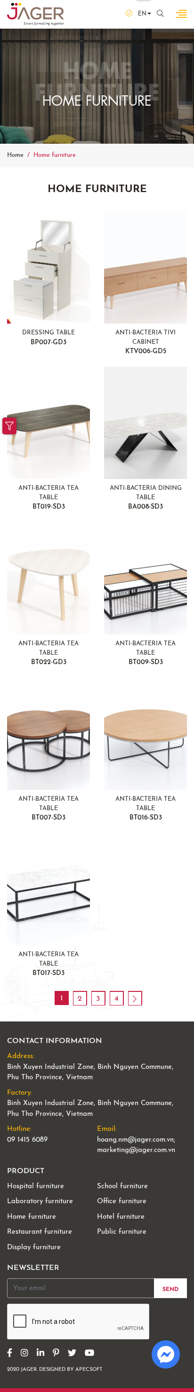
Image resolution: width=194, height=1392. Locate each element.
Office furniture (121, 1201)
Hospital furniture (35, 1186)
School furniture (122, 1186)
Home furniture (31, 1217)
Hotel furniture (121, 1217)
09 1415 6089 (27, 1140)
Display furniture (34, 1247)
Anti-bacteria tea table (48, 497)
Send (170, 1289)
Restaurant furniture (39, 1232)
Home (15, 155)
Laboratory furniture (40, 1201)
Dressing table (48, 338)
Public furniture (121, 1232)
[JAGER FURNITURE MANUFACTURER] (35, 14)
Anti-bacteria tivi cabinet (145, 342)
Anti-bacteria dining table (146, 497)
